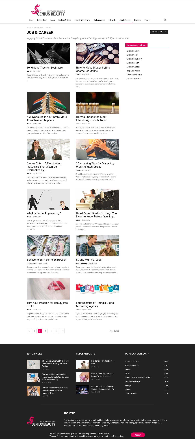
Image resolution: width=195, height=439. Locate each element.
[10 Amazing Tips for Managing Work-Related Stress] (97, 149)
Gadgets (137, 20)
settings (120, 436)
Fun (146, 20)
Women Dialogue (134, 74)
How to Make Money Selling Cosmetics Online (93, 69)
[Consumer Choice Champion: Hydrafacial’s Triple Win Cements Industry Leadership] (33, 377)
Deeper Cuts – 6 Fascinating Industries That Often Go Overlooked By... (44, 167)
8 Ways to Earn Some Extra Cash (46, 259)
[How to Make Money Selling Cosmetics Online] (97, 53)
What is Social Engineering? (44, 213)
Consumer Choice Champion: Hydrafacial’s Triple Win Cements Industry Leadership (55, 377)
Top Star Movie (133, 70)
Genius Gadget (133, 66)
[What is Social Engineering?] (48, 199)
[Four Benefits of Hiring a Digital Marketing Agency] (97, 289)
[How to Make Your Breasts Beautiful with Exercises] (82, 377)
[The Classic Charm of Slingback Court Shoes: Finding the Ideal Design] (33, 364)
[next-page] (62, 331)
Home (31, 20)
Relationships (99, 20)
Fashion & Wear (64, 20)
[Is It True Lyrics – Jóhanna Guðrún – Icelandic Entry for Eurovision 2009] (82, 389)
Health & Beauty (81, 20)
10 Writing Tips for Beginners (45, 67)
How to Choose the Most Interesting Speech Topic (91, 118)
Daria (29, 71)
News (52, 20)
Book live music (133, 78)
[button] (165, 20)
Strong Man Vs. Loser (89, 259)
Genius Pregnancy (134, 59)
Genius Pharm (133, 62)
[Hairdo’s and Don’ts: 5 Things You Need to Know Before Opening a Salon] (97, 199)
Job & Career (125, 20)
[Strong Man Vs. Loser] (97, 245)
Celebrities (41, 20)
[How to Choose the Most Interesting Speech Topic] (97, 103)
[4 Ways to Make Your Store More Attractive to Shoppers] (48, 103)
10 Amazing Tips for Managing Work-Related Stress (95, 165)
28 (56, 331)
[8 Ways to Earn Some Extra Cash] (48, 245)
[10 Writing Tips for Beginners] (48, 53)
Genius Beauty (133, 51)
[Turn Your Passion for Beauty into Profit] (48, 289)
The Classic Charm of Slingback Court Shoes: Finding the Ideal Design (55, 363)
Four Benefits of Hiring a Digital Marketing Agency (95, 304)
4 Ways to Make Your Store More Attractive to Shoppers (47, 118)
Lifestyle (112, 20)
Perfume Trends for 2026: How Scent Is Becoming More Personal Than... (55, 390)
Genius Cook (132, 55)
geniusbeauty (32, 263)
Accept (138, 435)
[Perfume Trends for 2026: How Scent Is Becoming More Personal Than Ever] (33, 391)
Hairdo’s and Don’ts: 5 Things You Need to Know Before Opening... (96, 215)
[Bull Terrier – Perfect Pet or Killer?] (82, 364)
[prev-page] (29, 331)
